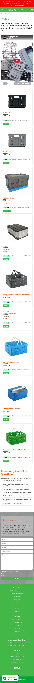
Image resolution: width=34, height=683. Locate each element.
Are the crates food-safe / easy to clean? (14, 496)
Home (2, 14)
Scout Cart (17, 625)
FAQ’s (17, 653)
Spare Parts (17, 631)
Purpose (17, 608)
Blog (17, 602)
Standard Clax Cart (17, 619)
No (3, 575)
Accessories (17, 628)
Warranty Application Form (17, 656)
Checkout (26, 9)
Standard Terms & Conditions (17, 591)
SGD (25, 679)
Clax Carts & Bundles (17, 622)
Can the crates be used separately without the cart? (17, 492)
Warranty (17, 611)
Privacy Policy (17, 599)
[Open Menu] (2, 9)
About (17, 605)
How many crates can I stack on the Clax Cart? (16, 489)
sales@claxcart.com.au (17, 662)
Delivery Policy (17, 596)
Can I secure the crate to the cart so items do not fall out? (17, 499)
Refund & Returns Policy (17, 593)
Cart (30, 9)
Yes (4, 573)
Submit (17, 578)
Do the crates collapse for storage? (13, 504)
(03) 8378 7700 (17, 659)
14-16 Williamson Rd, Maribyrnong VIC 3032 (17, 643)
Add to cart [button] (6, 123)
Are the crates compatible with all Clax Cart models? (15, 485)
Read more (6, 305)
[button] (17, 485)
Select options (7, 211)
